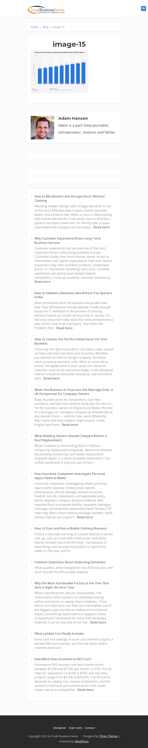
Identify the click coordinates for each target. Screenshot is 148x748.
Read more (102, 227)
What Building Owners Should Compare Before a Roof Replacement (70, 438)
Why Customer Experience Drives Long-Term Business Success (67, 240)
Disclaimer (59, 728)
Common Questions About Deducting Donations (70, 562)
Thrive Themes (108, 736)
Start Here (75, 728)
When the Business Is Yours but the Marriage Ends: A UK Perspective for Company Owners (73, 392)
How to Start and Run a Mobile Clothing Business (70, 528)
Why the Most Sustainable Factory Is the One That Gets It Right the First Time (71, 585)
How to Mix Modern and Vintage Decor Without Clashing (69, 198)
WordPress (82, 741)
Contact (90, 728)
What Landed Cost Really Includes (59, 633)
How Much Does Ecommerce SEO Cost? (63, 659)
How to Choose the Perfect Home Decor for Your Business (71, 341)
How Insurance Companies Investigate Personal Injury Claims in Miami (69, 476)
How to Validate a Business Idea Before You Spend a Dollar (73, 295)
